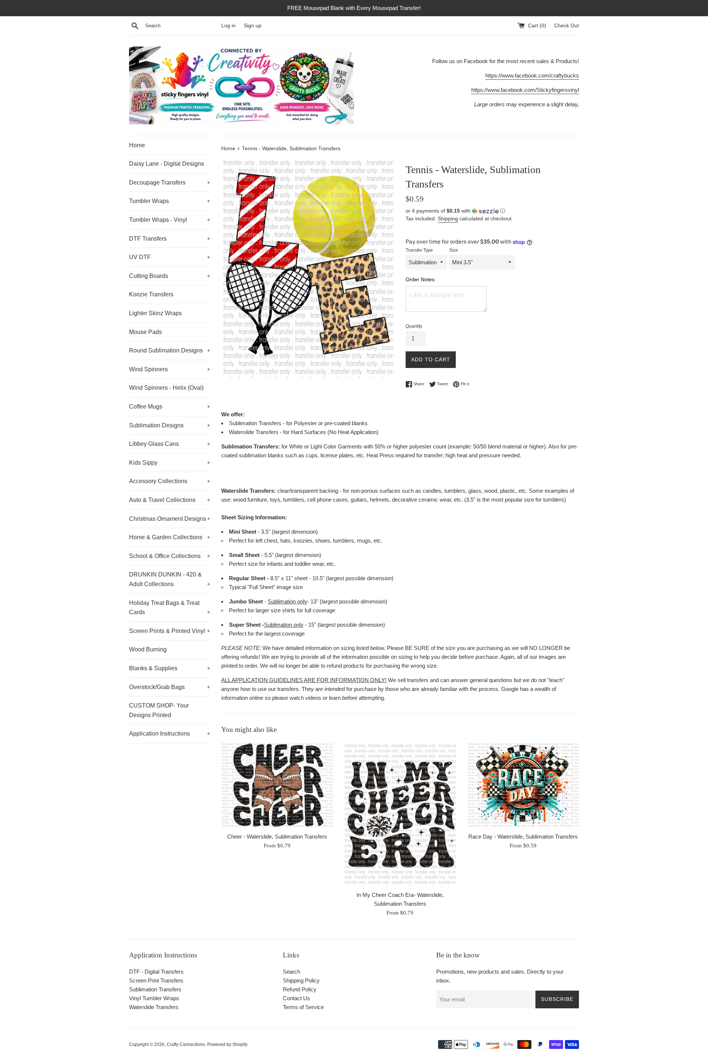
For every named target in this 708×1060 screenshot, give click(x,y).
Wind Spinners (169, 369)
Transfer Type (419, 250)
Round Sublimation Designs (169, 350)
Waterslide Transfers (153, 1007)
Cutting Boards (169, 276)
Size (453, 250)
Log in (228, 25)
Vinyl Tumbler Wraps (154, 998)
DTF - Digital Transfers (156, 971)
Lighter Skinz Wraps (155, 313)
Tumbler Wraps (169, 201)
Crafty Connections (186, 1044)
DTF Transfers (169, 238)
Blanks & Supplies (169, 668)
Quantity (414, 326)
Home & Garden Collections (169, 537)
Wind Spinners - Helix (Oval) (166, 388)
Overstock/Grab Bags (169, 687)
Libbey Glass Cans (169, 444)
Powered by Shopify (227, 1044)
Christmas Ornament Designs (169, 519)
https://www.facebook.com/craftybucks (532, 75)
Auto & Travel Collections (169, 500)
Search (291, 971)
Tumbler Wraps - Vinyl (169, 220)
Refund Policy (299, 989)
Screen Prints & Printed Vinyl (169, 631)
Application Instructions (169, 733)
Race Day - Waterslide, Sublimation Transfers (523, 836)
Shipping (448, 218)
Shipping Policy (301, 980)
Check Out (566, 25)
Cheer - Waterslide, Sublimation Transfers (277, 836)
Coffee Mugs (169, 406)
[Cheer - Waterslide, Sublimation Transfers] (277, 785)
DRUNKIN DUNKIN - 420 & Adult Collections (169, 579)
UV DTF (169, 257)
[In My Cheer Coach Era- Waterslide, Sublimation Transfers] (400, 814)
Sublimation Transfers (155, 989)
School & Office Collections (169, 556)
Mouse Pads (145, 332)
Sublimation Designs (169, 425)
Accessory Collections (169, 481)
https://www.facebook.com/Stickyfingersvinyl (525, 90)
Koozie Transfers (151, 294)
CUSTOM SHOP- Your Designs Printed (159, 710)
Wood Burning (148, 649)
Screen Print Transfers (156, 980)
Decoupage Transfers (169, 182)
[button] (492, 210)
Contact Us (296, 998)
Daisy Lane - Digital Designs (166, 164)
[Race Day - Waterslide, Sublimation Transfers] (523, 785)
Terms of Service (303, 1007)
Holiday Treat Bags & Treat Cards (169, 608)
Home (137, 145)
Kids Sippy (169, 463)
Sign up (252, 25)
